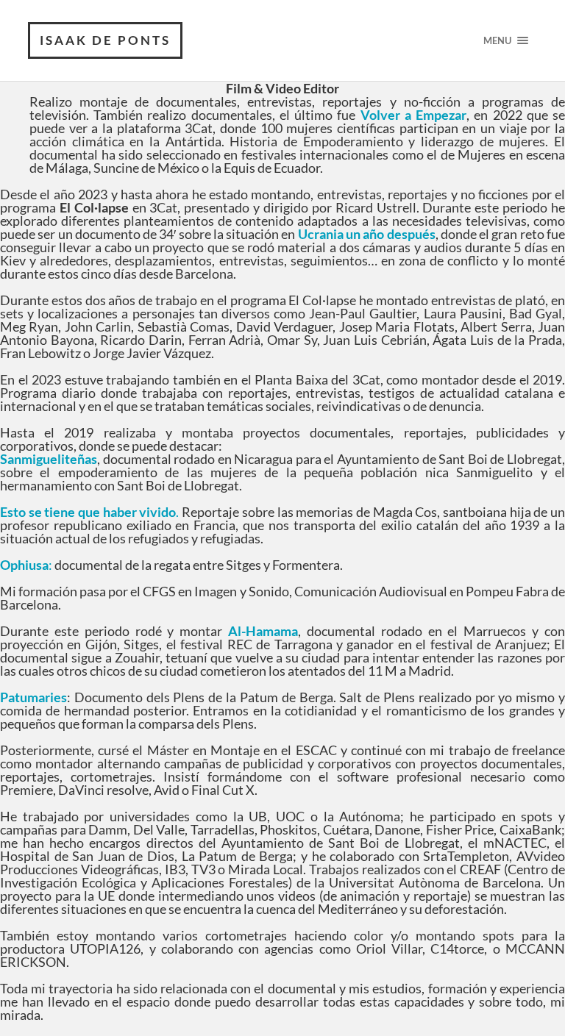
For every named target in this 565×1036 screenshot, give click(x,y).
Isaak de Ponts (105, 40)
